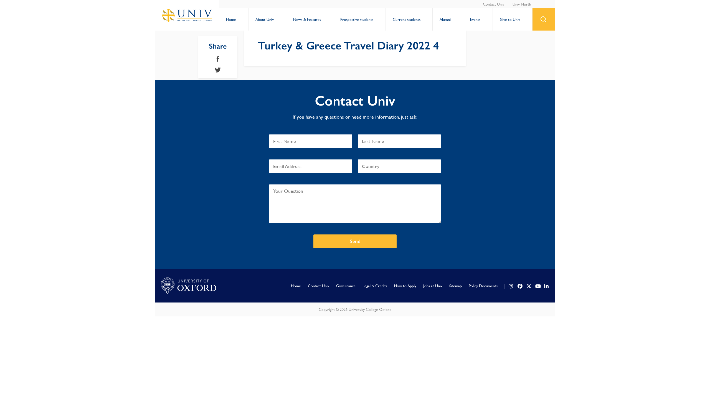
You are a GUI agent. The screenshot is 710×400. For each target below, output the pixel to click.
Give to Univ (510, 19)
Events (475, 19)
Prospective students (356, 19)
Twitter (218, 70)
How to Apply (405, 286)
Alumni (445, 19)
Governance (346, 286)
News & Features (307, 19)
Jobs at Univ (432, 286)
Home (231, 19)
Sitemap (455, 286)
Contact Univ (493, 4)
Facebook (218, 59)
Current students (406, 19)
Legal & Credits (374, 286)
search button (543, 19)
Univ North (522, 4)
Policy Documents (483, 286)
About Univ (264, 19)
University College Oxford (187, 15)
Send (355, 241)
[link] (511, 286)
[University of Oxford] (188, 286)
